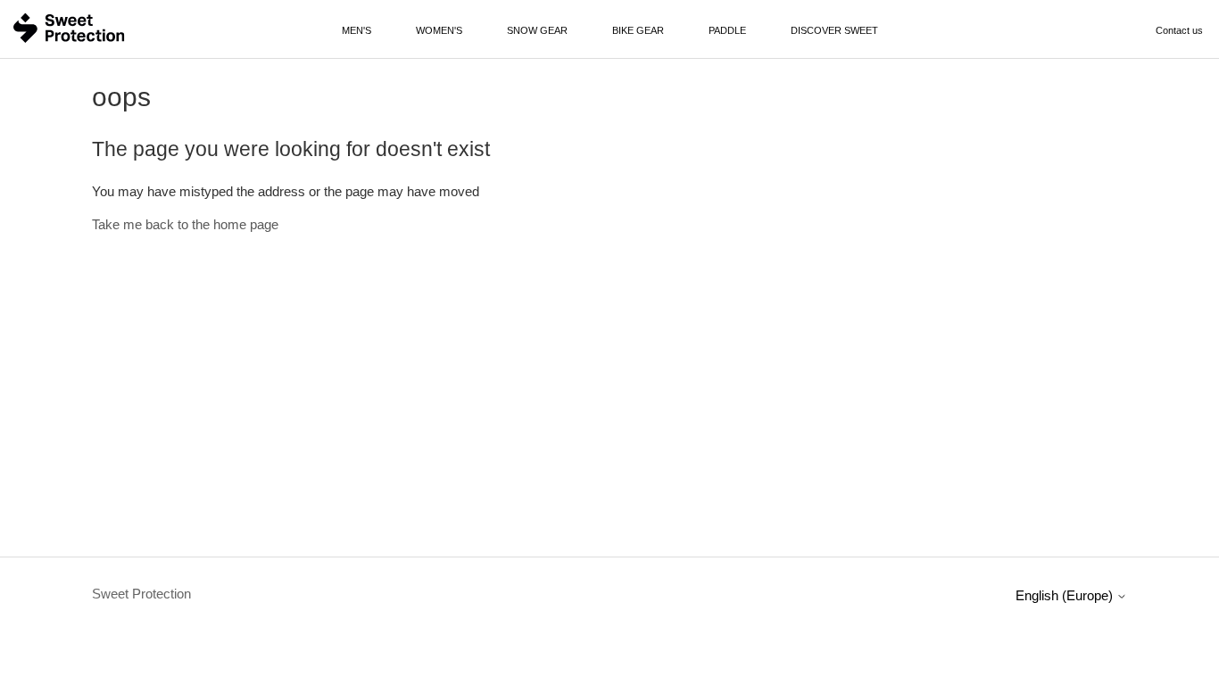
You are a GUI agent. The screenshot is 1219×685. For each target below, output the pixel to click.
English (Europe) (1066, 595)
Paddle (727, 30)
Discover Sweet (834, 30)
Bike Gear (638, 30)
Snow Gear (537, 30)
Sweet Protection (141, 593)
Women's (439, 30)
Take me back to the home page (185, 224)
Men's (356, 30)
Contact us (1179, 30)
